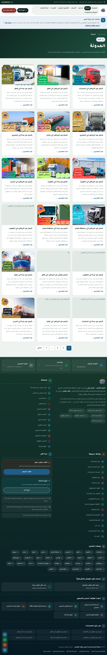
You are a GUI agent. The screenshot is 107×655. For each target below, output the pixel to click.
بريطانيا (99, 563)
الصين (51, 569)
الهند (9, 563)
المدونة (87, 8)
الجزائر (48, 558)
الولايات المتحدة (43, 563)
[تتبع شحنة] (5, 650)
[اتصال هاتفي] (5, 634)
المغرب (68, 558)
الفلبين (87, 569)
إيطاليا (67, 563)
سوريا (14, 552)
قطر (78, 552)
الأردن (100, 558)
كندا (30, 563)
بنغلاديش (62, 569)
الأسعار (73, 8)
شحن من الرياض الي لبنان (58, 637)
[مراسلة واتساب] (5, 640)
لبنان (24, 552)
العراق (89, 558)
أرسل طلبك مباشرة (92, 25)
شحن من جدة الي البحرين (24, 637)
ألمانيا (88, 563)
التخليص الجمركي (63, 8)
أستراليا (20, 563)
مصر (43, 552)
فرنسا (78, 563)
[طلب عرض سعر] (5, 645)
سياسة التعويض (84, 651)
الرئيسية (94, 8)
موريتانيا (16, 558)
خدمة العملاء (44, 8)
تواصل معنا (47, 651)
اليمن (79, 558)
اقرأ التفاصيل (98, 105)
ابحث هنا (8, 23)
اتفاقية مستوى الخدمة (98, 651)
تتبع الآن (27, 490)
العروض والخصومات (90, 12)
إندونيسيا (75, 569)
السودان (27, 558)
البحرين (68, 552)
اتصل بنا (53, 8)
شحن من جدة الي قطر (24, 632)
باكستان (99, 569)
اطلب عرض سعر (8, 10)
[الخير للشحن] (103, 10)
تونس (58, 558)
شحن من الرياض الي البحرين (92, 637)
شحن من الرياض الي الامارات (92, 632)
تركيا (33, 552)
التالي (39, 348)
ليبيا (38, 558)
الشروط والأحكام (71, 651)
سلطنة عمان (55, 552)
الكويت (88, 552)
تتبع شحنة (21, 10)
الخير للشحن (101, 34)
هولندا (57, 563)
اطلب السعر (26, 472)
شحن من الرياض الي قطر (58, 632)
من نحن (80, 8)
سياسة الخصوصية (59, 651)
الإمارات (99, 552)
